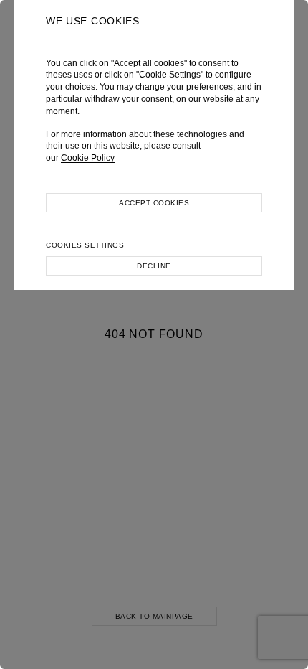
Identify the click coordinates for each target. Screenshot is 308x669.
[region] (154, 334)
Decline (154, 266)
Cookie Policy (88, 158)
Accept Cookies (154, 203)
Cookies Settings (85, 245)
